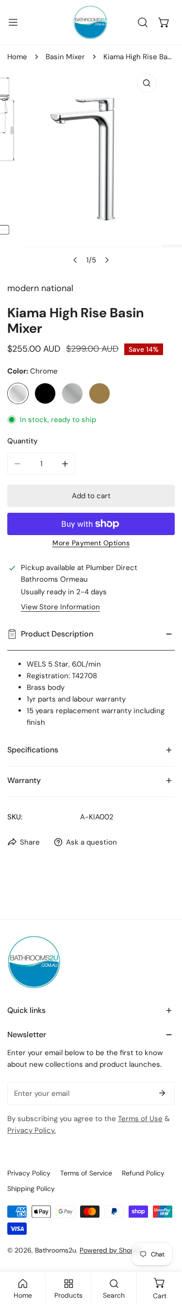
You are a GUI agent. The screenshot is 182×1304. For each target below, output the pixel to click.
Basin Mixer (65, 57)
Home (17, 57)
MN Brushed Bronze (99, 393)
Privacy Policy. (31, 1130)
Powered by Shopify (111, 1250)
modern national (40, 288)
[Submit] (162, 1093)
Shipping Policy (31, 1188)
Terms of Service (86, 1173)
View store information (60, 607)
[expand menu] (13, 22)
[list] (91, 169)
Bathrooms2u (55, 1250)
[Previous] (75, 260)
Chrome (18, 393)
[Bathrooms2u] (90, 22)
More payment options (91, 542)
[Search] (142, 22)
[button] (164, 22)
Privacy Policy (28, 1173)
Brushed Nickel (72, 393)
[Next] (106, 260)
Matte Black (45, 393)
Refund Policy (143, 1173)
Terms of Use (140, 1119)
